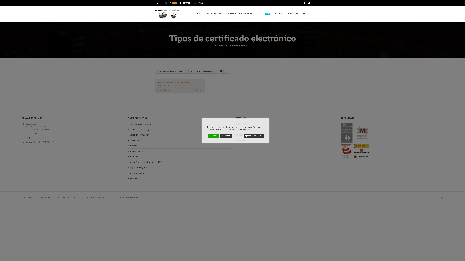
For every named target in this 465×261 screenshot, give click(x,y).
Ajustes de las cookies (254, 136)
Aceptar (213, 136)
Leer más (250, 129)
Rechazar (226, 136)
